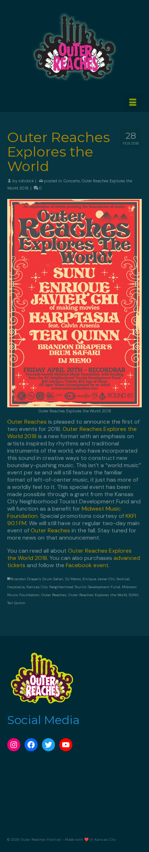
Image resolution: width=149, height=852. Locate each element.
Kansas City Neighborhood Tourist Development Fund (73, 587)
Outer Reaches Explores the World (97, 595)
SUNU (134, 595)
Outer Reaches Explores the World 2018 (72, 432)
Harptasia (16, 587)
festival (122, 579)
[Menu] (133, 103)
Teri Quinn (16, 602)
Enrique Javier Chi (98, 579)
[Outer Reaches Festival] (74, 46)
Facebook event (87, 565)
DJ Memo (73, 579)
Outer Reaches (27, 421)
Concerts (72, 180)
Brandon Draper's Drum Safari (37, 579)
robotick (26, 180)
